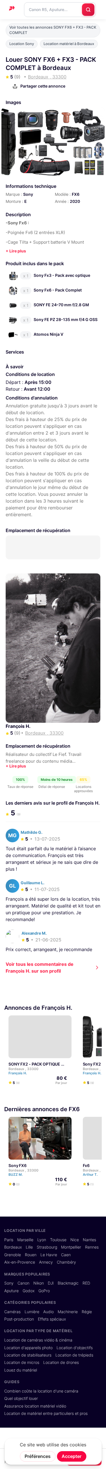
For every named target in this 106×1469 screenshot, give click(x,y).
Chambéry (66, 1262)
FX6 (75, 194)
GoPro (44, 1291)
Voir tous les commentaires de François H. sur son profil (39, 967)
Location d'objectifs (75, 1347)
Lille (29, 1247)
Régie (87, 1311)
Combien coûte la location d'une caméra (41, 1391)
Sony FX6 (17, 1165)
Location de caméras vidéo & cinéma (38, 1340)
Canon (23, 1283)
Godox (28, 1291)
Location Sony (21, 44)
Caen (66, 1255)
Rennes (92, 1247)
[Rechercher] (88, 9)
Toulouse (58, 1240)
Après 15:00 (38, 382)
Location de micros (21, 1362)
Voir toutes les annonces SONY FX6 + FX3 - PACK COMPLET (52, 30)
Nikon (38, 1283)
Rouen (30, 1255)
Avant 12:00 (37, 389)
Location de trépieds (74, 1355)
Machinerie (68, 1311)
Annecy (46, 1262)
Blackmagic (68, 1283)
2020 (75, 201)
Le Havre (48, 1255)
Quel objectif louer (21, 1398)
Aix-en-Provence (19, 1262)
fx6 (86, 1165)
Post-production (19, 1319)
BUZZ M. (15, 1174)
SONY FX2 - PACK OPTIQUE (34, 1064)
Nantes (89, 1240)
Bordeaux (13, 1247)
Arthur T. (90, 1174)
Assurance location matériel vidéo (35, 1406)
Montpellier (71, 1247)
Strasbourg (47, 1247)
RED (86, 1283)
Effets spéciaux (52, 1319)
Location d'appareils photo (28, 1347)
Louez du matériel (20, 1370)
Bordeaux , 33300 (23, 1069)
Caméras (12, 1311)
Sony (28, 194)
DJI (51, 1283)
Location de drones (61, 1362)
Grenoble (12, 1255)
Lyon (41, 1240)
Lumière (32, 1311)
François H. (18, 726)
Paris (8, 1240)
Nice (74, 1240)
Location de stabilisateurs (27, 1355)
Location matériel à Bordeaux (69, 44)
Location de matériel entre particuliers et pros (46, 1413)
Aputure (11, 1291)
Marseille (25, 1240)
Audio (48, 1311)
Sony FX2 (92, 1064)
